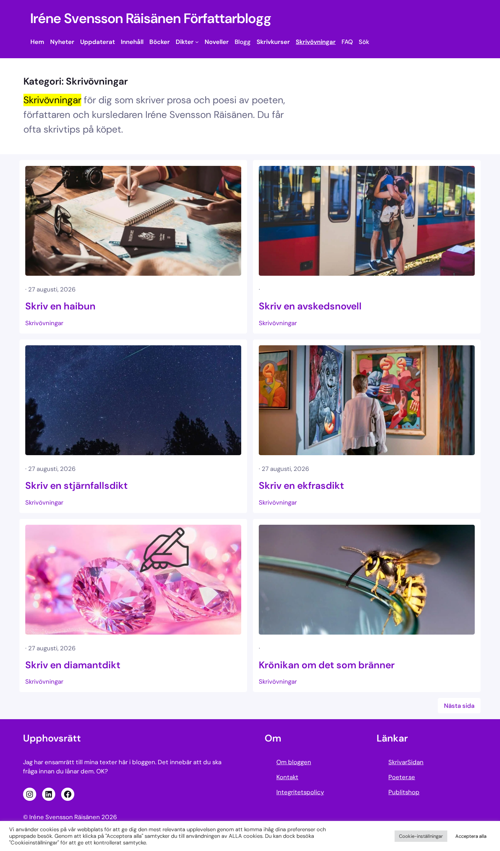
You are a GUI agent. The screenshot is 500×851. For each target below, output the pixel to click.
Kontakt (287, 777)
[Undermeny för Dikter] (197, 42)
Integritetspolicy (300, 792)
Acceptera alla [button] (470, 836)
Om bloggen (293, 762)
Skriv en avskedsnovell (310, 306)
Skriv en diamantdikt (72, 665)
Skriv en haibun (60, 306)
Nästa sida (459, 706)
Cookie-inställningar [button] (421, 836)
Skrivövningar (44, 323)
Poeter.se (401, 777)
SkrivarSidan (405, 762)
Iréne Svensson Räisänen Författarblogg (150, 18)
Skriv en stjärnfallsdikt (76, 485)
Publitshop (403, 792)
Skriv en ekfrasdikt (301, 485)
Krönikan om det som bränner (327, 665)
